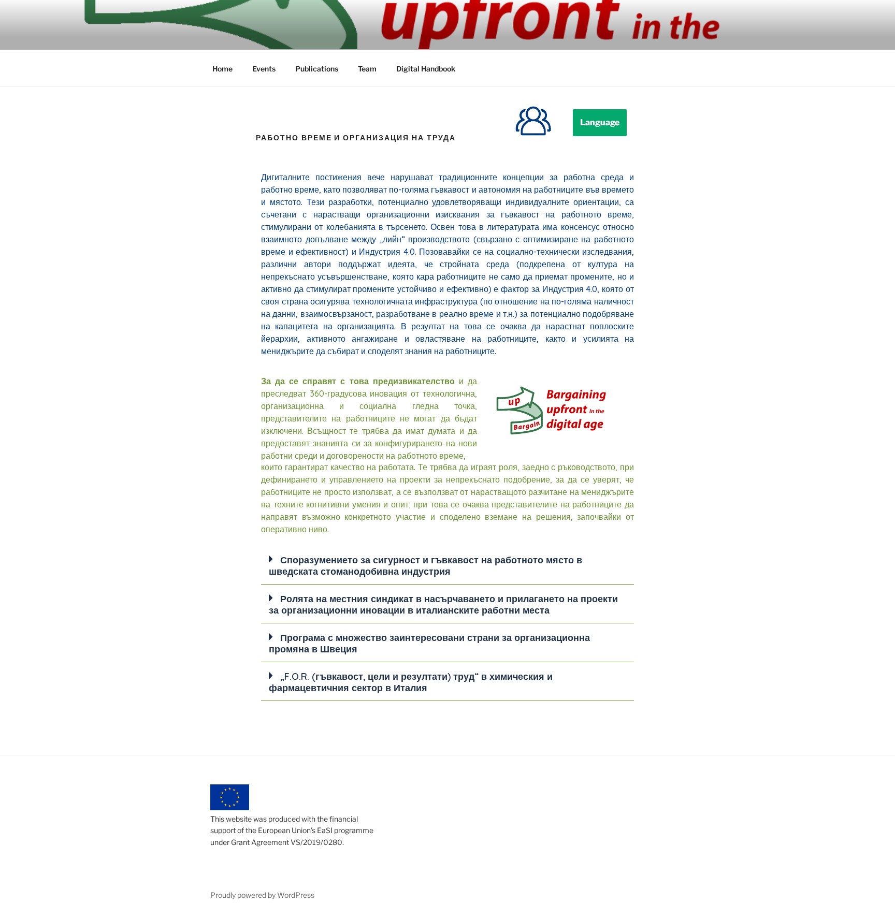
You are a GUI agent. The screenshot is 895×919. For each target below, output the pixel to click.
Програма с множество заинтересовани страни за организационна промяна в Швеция (429, 643)
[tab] (447, 565)
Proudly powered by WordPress (262, 895)
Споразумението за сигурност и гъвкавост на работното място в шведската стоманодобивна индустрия (425, 565)
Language (599, 122)
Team (367, 68)
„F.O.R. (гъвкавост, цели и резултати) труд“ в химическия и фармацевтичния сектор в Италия (411, 682)
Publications (316, 68)
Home (222, 68)
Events (264, 68)
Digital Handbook (425, 68)
